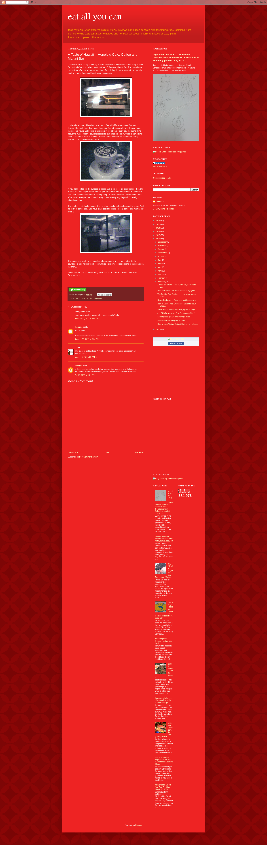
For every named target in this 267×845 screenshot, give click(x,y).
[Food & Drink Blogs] (159, 164)
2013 (158, 231)
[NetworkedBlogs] (176, 339)
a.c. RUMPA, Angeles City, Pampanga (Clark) (176, 313)
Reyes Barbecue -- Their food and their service (177, 300)
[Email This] (98, 294)
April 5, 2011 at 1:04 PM (85, 375)
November (162, 245)
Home (106, 452)
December (162, 242)
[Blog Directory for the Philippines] (168, 479)
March (160, 274)
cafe (76, 298)
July (160, 260)
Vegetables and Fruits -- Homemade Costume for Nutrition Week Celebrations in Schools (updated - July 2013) (176, 57)
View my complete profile (163, 209)
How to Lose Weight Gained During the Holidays (177, 324)
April (160, 271)
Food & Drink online (160, 166)
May (160, 267)
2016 (158, 221)
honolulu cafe (84, 298)
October (161, 249)
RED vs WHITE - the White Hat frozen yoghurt (176, 291)
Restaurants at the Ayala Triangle (171, 320)
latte (91, 298)
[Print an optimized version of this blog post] (77, 291)
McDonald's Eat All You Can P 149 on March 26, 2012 (163, 787)
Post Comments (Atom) (89, 457)
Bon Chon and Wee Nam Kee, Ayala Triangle (176, 309)
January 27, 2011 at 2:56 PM (87, 319)
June (160, 264)
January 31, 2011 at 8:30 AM (87, 339)
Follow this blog (176, 343)
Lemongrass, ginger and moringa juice (173, 317)
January (161, 282)
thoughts (79, 327)
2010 (158, 329)
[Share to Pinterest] (110, 294)
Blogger (138, 825)
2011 (158, 239)
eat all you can (95, 16)
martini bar (98, 298)
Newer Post (73, 452)
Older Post (138, 452)
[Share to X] (104, 294)
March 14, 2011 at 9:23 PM (86, 357)
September (162, 253)
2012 (158, 235)
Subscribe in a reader (162, 178)
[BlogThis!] (101, 294)
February (162, 278)
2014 (158, 228)
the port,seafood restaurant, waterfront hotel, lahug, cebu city (164, 538)
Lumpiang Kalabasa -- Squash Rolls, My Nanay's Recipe (164, 700)
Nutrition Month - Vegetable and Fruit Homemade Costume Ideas (164, 760)
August (161, 256)
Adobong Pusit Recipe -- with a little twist (163, 641)
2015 (158, 224)
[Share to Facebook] (107, 294)
